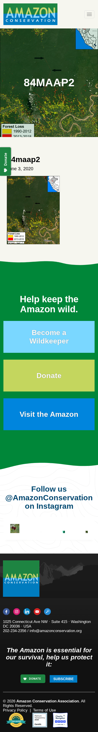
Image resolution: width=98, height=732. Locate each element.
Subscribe (63, 679)
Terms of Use (44, 710)
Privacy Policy (15, 710)
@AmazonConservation (49, 497)
